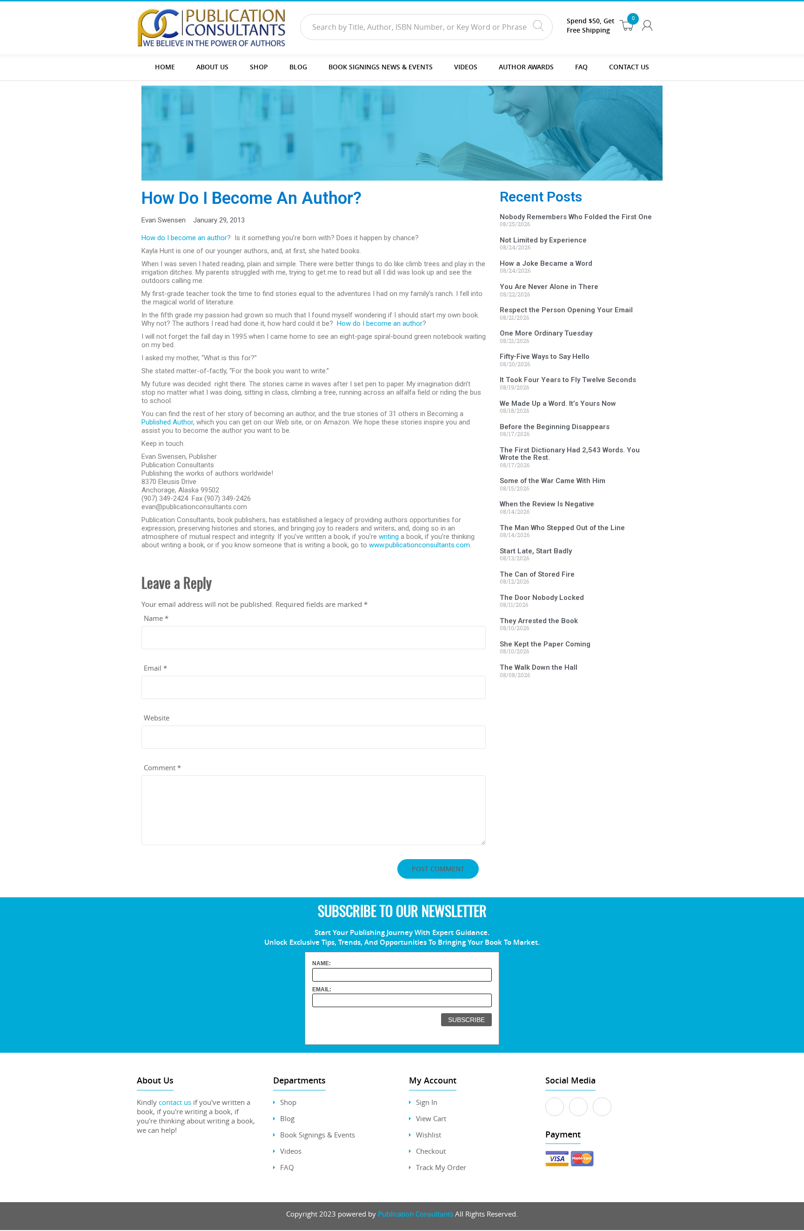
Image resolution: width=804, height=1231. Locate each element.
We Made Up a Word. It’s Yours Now (558, 403)
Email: (321, 989)
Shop (259, 66)
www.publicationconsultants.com (419, 545)
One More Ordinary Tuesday (546, 333)
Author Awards (526, 66)
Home (165, 66)
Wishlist (428, 1134)
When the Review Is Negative (547, 504)
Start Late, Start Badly (536, 551)
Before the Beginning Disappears (555, 427)
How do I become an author (184, 238)
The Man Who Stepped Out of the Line (562, 528)
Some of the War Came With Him (552, 481)
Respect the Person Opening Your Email (566, 310)
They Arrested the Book (539, 621)
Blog (298, 66)
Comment (162, 767)
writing (389, 536)
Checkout (431, 1151)
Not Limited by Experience (543, 240)
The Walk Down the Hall (538, 667)
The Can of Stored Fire (537, 574)
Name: (321, 963)
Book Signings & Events (317, 1134)
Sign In (426, 1102)
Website (156, 717)
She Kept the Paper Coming (545, 644)
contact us (175, 1102)
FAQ (581, 66)
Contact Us (629, 66)
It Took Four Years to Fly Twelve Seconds (568, 380)
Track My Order (441, 1167)
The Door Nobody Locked (542, 597)
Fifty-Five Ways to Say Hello (545, 356)
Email (155, 668)
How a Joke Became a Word (546, 263)
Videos (291, 1151)
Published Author (167, 422)
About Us (212, 66)
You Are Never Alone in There (549, 287)
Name (156, 618)
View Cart (431, 1118)
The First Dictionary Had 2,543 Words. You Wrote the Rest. (570, 454)
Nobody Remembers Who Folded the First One (576, 217)
